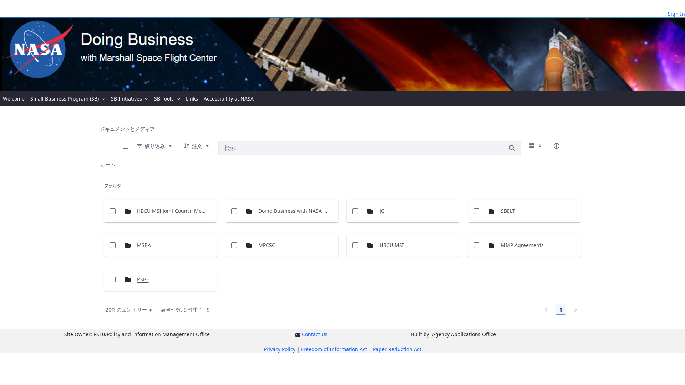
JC (382, 210)
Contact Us (315, 334)
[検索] (512, 148)
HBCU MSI (392, 245)
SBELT (508, 210)
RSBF (143, 279)
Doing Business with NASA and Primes (293, 210)
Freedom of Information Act (334, 349)
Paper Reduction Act (397, 349)
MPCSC (266, 245)
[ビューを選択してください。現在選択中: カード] (536, 146)
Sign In (676, 13)
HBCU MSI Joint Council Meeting (172, 210)
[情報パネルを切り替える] (556, 146)
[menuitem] (13, 98)
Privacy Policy (279, 349)
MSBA (144, 245)
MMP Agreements (522, 245)
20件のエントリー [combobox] (126, 309)
